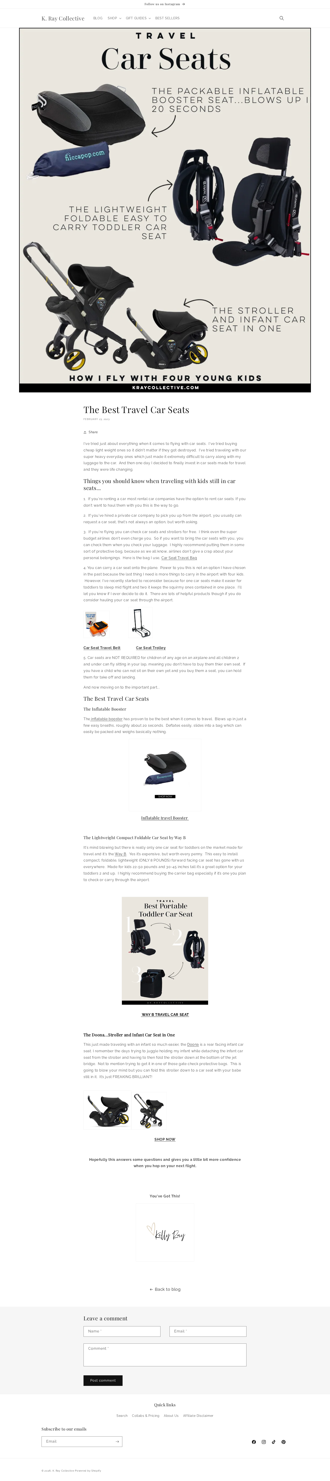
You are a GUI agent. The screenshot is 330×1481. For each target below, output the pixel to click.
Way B (120, 854)
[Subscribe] (117, 1441)
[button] (114, 18)
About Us (171, 1416)
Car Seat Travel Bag (179, 558)
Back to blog (167, 1289)
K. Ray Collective (63, 1470)
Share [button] (93, 432)
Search (122, 1416)
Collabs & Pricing (145, 1416)
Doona (193, 1044)
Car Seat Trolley (151, 648)
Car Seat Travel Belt (102, 648)
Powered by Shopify (88, 1470)
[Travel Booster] (165, 775)
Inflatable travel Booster (165, 817)
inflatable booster (106, 719)
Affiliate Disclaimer (198, 1416)
